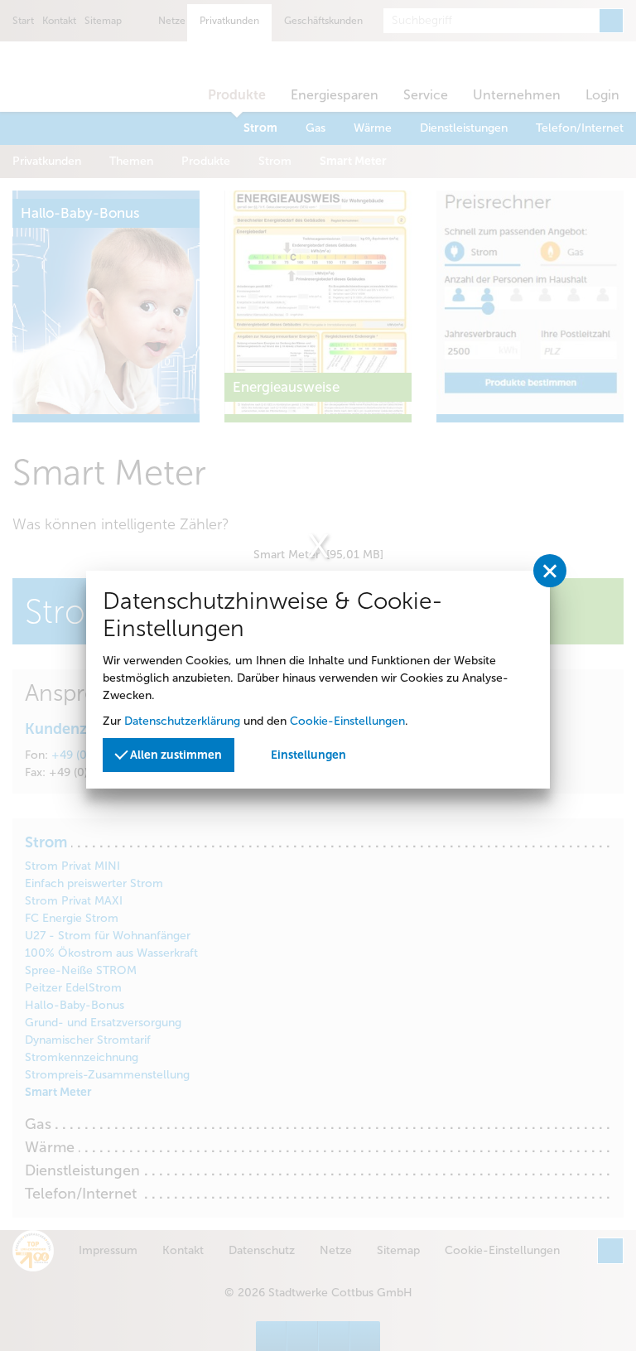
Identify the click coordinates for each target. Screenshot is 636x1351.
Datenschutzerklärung (182, 721)
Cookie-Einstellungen (347, 721)
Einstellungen (308, 755)
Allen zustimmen (175, 755)
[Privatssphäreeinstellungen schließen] (549, 570)
